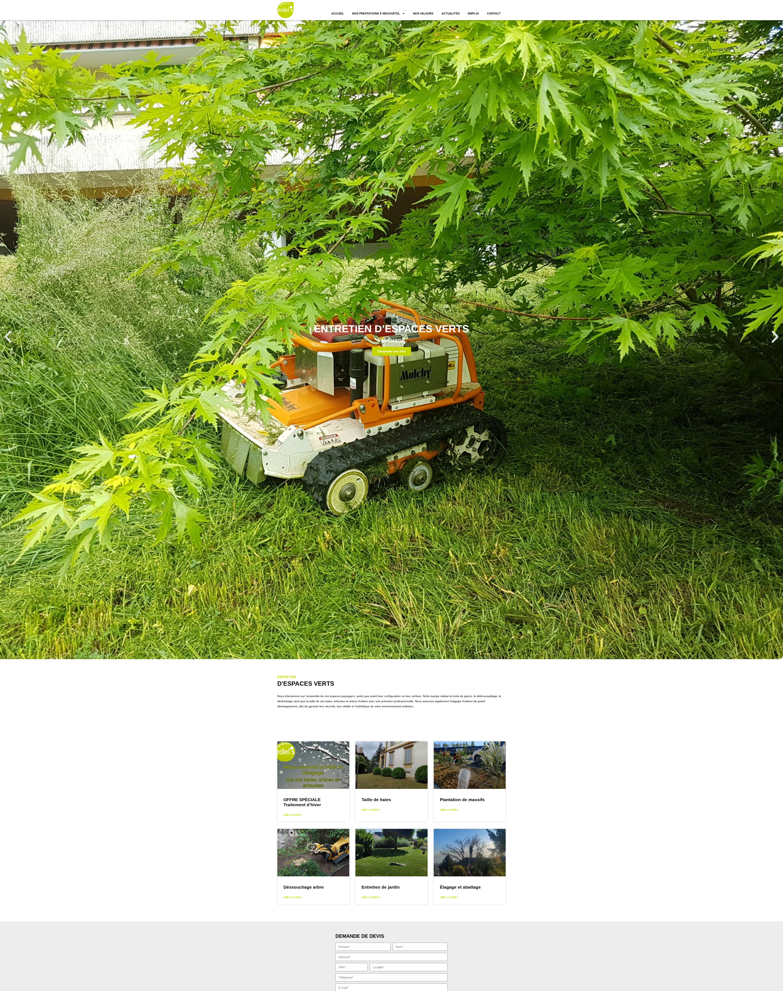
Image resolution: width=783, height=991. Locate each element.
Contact (494, 13)
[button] (8, 337)
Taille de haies (376, 799)
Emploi (473, 13)
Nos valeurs (423, 13)
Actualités (450, 13)
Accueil (337, 13)
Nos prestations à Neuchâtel (376, 13)
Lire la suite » (293, 815)
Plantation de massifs (462, 799)
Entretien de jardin (381, 887)
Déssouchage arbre (303, 887)
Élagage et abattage (460, 887)
